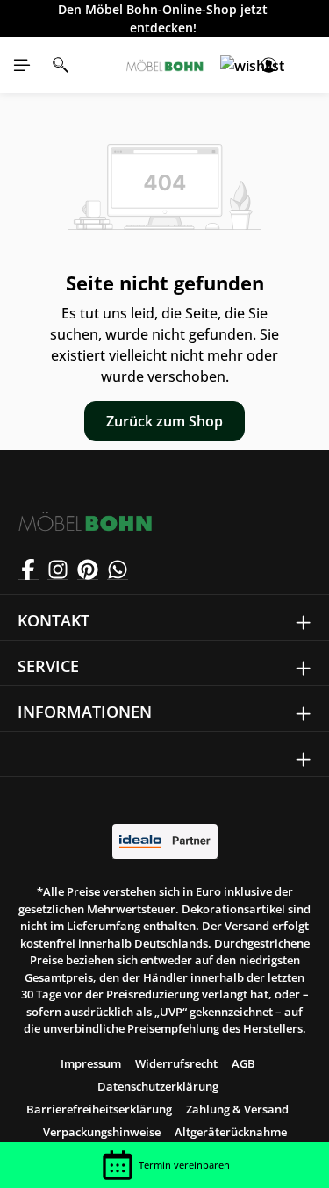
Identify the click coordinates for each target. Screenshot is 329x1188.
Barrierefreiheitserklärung (99, 1109)
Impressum (91, 1063)
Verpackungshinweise (102, 1132)
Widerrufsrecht (176, 1063)
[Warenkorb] (307, 64)
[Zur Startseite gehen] (164, 65)
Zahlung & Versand (237, 1109)
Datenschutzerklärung (157, 1086)
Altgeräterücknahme (231, 1132)
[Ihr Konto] (268, 64)
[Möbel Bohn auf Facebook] (28, 569)
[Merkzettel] (229, 64)
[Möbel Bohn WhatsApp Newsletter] (117, 569)
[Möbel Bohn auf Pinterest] (87, 569)
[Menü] (21, 64)
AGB (243, 1063)
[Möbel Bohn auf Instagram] (57, 569)
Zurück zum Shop (164, 421)
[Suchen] (60, 64)
